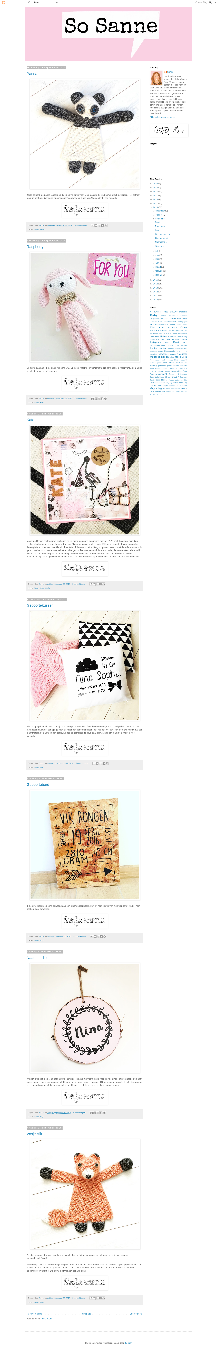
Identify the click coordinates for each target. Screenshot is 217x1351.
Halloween (172, 337)
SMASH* (175, 377)
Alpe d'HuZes (170, 312)
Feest (164, 331)
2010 (155, 300)
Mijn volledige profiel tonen (162, 117)
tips (151, 385)
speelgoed (170, 380)
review (167, 371)
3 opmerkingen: (80, 398)
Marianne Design (159, 356)
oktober (159, 215)
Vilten (168, 389)
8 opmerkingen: (79, 584)
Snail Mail (160, 380)
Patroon (171, 363)
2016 (155, 207)
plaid (185, 363)
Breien (184, 319)
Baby (36, 229)
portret (169, 366)
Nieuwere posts (34, 1314)
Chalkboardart (170, 322)
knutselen (170, 348)
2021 (155, 195)
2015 (155, 280)
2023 (155, 187)
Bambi (163, 316)
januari (158, 275)
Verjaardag (156, 388)
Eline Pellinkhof (168, 327)
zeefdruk (184, 391)
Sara (152, 374)
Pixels (181, 363)
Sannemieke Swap (179, 371)
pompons (162, 366)
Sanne (170, 72)
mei (157, 259)
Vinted (173, 389)
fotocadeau (182, 334)
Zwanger (159, 394)
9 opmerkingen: (79, 1298)
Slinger (168, 377)
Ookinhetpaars (156, 363)
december (160, 211)
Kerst (176, 342)
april (157, 263)
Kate (30, 420)
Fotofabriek (154, 337)
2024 (155, 183)
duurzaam (171, 325)
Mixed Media (45, 588)
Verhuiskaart (174, 385)
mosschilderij (173, 360)
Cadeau (153, 322)
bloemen (184, 316)
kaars (167, 342)
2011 (155, 295)
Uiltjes (165, 385)
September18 (161, 374)
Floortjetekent (177, 331)
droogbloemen (160, 325)
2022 (155, 191)
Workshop (170, 391)
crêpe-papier (182, 322)
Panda (32, 74)
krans (160, 351)
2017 (155, 203)
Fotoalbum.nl (164, 334)
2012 (155, 292)
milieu (172, 357)
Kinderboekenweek (157, 345)
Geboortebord (38, 784)
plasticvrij (153, 366)
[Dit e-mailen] (93, 225)
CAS (160, 321)
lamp (181, 351)
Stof (185, 380)
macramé (174, 354)
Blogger (128, 1343)
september (160, 219)
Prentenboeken (161, 368)
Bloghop (153, 319)
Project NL (173, 368)
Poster (176, 366)
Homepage (86, 1314)
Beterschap (173, 316)
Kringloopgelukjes (171, 351)
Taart (181, 383)
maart (158, 267)
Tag (185, 383)
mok (163, 360)
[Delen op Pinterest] (105, 225)
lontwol (161, 354)
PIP (176, 363)
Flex (41, 767)
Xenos (177, 391)
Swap (175, 383)
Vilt (164, 388)
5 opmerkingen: (81, 225)
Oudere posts (136, 1314)
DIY (152, 324)
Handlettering (182, 337)
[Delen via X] (99, 225)
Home (184, 339)
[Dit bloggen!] (96, 225)
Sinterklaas (159, 377)
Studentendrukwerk (157, 383)
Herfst (177, 339)
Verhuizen (183, 385)
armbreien (183, 312)
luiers (167, 354)
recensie (160, 371)
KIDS (185, 342)
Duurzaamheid (181, 325)
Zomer (152, 394)
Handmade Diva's (158, 339)
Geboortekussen (40, 605)
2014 (155, 284)
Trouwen (158, 385)
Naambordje (37, 958)
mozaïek (184, 360)
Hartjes (170, 339)
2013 (155, 288)
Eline (152, 327)
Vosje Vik (34, 1134)
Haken (42, 229)
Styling (169, 383)
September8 (174, 374)
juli (157, 251)
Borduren (176, 318)
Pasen (164, 363)
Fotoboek (174, 333)
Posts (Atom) (47, 1319)
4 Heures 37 (156, 312)
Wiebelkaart (160, 391)
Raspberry (35, 247)
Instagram (155, 342)
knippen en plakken (177, 345)
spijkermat (179, 380)
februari (159, 271)
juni (157, 255)
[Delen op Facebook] (102, 225)
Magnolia (183, 354)
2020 (155, 199)
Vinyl (41, 940)
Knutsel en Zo (158, 348)
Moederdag (154, 360)
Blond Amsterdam (164, 319)
